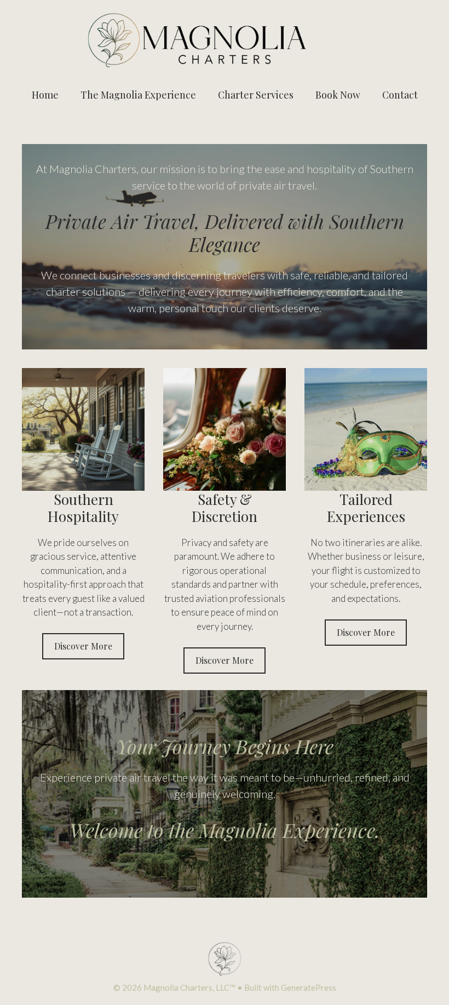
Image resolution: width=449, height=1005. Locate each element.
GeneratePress (308, 987)
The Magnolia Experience (138, 94)
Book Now (337, 94)
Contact (400, 94)
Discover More (83, 646)
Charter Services (255, 94)
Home (45, 94)
